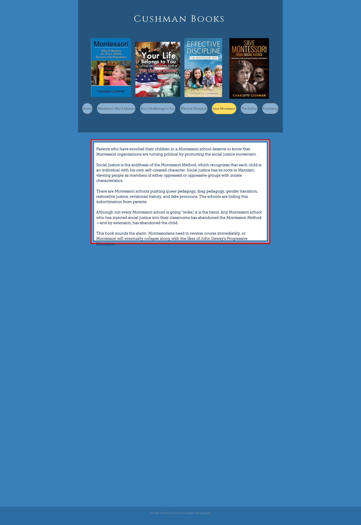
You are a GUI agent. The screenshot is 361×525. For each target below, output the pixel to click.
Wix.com (205, 513)
